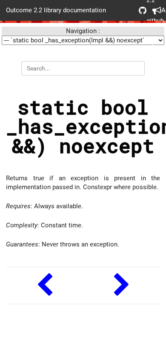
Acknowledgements (153, 10)
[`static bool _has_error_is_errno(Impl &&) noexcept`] (121, 285)
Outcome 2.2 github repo (139, 10)
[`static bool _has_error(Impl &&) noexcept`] (44, 285)
